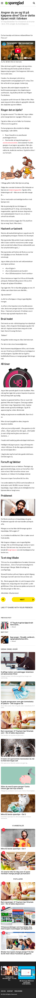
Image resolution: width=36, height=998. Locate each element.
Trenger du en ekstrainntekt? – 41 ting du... (9, 978)
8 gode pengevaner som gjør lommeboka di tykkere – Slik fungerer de (17, 702)
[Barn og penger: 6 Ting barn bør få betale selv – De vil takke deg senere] (18, 720)
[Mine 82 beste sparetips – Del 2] (18, 803)
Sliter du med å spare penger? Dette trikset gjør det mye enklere (15, 787)
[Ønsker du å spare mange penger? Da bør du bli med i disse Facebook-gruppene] (18, 941)
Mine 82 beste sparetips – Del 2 (13, 814)
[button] (2, 3)
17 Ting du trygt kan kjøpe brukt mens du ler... (21, 623)
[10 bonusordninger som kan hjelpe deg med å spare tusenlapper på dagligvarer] (18, 916)
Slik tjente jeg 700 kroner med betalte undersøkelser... (26, 982)
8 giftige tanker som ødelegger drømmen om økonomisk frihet (17, 673)
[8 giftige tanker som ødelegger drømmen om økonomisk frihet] (18, 661)
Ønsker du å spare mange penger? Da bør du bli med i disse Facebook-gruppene (17, 953)
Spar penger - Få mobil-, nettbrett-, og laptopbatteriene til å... (22, 638)
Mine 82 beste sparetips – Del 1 (13, 849)
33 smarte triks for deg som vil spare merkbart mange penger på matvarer (15, 873)
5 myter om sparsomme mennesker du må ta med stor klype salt (17, 760)
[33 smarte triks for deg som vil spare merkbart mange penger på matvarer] (18, 861)
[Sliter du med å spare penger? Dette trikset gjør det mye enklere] (18, 776)
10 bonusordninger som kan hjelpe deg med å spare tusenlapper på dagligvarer (16, 928)
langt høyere (12, 550)
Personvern (18, 991)
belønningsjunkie (15, 190)
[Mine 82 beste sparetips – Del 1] (18, 838)
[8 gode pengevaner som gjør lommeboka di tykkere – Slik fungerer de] (18, 690)
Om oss (3, 991)
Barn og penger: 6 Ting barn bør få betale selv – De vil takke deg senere (17, 732)
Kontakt (10, 991)
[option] (9, 973)
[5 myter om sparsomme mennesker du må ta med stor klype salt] (18, 748)
